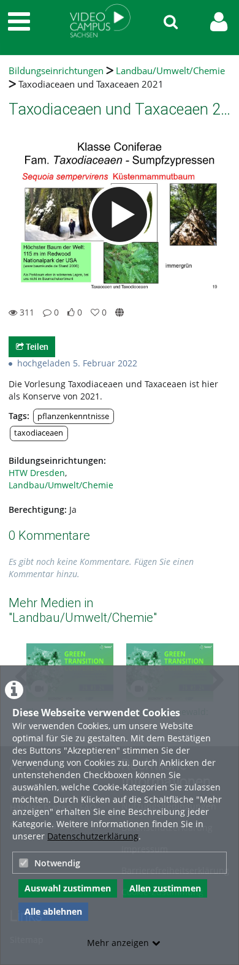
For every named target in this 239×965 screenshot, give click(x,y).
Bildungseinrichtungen (56, 70)
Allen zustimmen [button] (165, 888)
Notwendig (57, 863)
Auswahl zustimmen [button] (68, 888)
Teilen (36, 346)
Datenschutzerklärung (92, 836)
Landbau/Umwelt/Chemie (170, 70)
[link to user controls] (219, 22)
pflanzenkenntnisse (73, 416)
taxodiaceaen (38, 433)
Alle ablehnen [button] (53, 911)
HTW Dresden (37, 473)
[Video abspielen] (119, 214)
